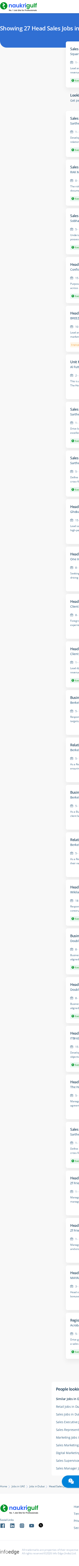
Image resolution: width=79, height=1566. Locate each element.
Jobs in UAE (18, 1486)
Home (3, 1486)
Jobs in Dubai (37, 1486)
